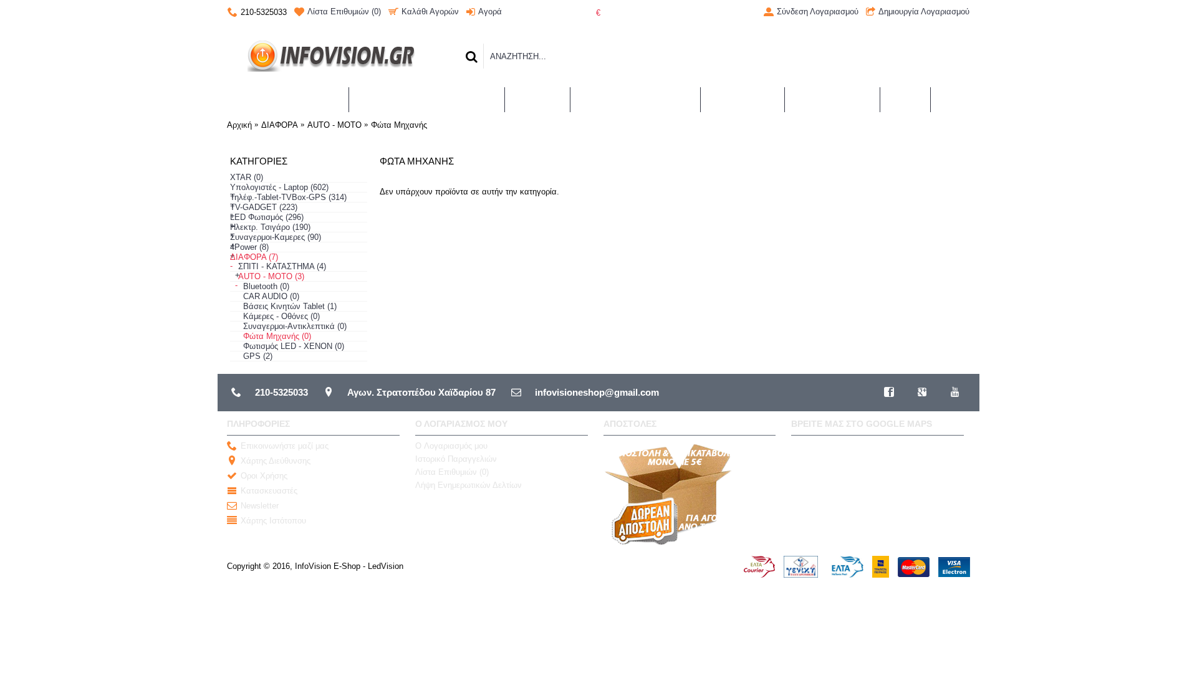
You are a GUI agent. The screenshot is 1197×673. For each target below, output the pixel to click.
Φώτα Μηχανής (399, 125)
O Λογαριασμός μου (451, 446)
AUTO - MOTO (334, 125)
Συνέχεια (942, 228)
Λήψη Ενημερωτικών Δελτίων (468, 485)
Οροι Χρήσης (264, 475)
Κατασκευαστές (269, 490)
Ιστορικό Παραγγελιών (456, 459)
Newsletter (260, 505)
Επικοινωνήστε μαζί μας (285, 446)
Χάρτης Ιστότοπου (273, 520)
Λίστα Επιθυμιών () (452, 472)
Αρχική (239, 125)
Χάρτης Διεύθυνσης (275, 460)
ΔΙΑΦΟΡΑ (279, 125)
